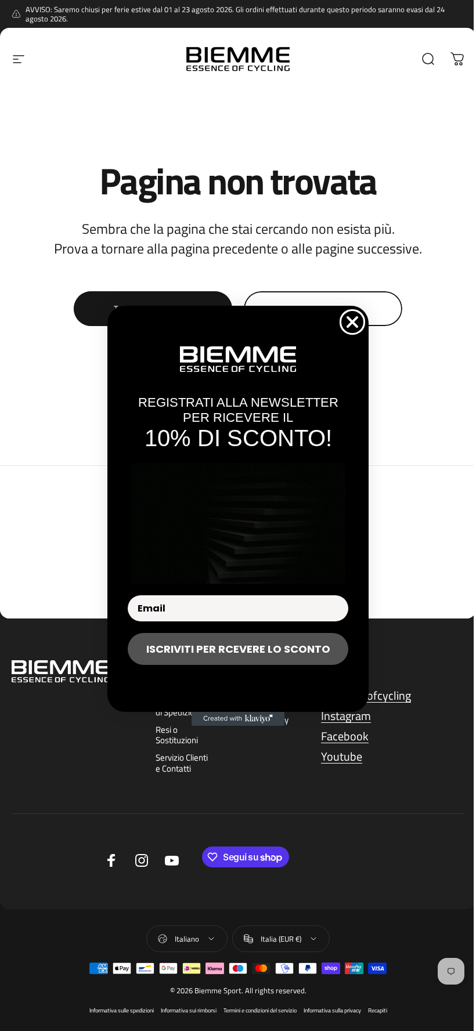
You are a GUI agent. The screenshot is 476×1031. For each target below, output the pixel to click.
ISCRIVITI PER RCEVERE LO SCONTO (238, 649)
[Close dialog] (352, 322)
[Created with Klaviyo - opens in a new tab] (238, 719)
